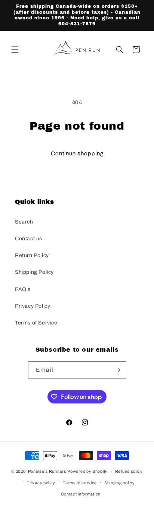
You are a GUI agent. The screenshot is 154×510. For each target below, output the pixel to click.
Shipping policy (119, 483)
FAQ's (23, 289)
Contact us (28, 238)
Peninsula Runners (47, 471)
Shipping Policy (34, 272)
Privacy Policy (32, 306)
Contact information (81, 494)
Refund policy (129, 471)
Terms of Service (36, 323)
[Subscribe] (118, 370)
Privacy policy (41, 483)
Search (24, 222)
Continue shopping (77, 153)
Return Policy (32, 255)
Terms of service (80, 483)
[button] (15, 49)
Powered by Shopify (87, 471)
